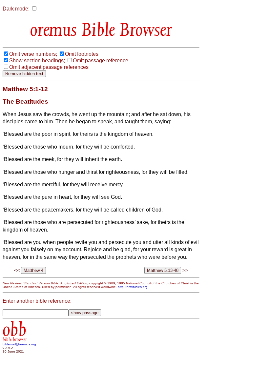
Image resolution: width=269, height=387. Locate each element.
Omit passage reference (100, 60)
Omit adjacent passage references (49, 67)
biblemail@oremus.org (19, 344)
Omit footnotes (81, 54)
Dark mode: (16, 8)
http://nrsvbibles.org (133, 287)
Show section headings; (37, 60)
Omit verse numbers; (33, 54)
